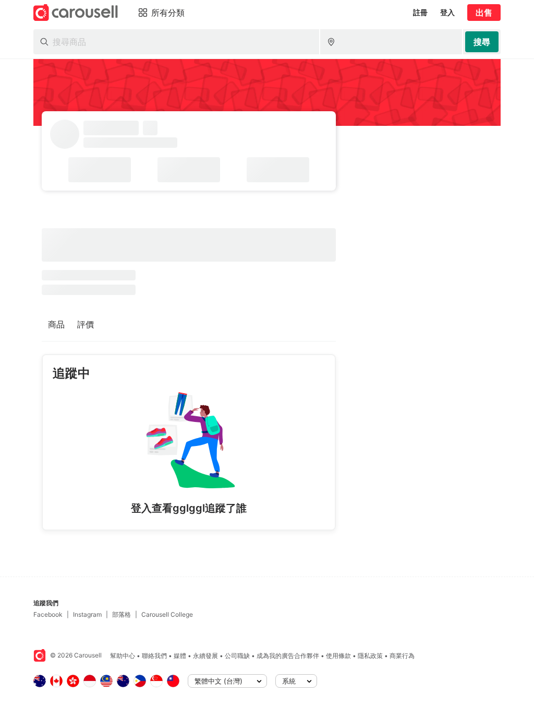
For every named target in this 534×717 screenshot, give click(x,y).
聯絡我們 (154, 656)
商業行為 (402, 656)
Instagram (87, 614)
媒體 (180, 656)
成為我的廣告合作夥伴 (288, 656)
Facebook (48, 614)
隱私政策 (370, 656)
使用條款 (338, 656)
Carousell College (167, 614)
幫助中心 (122, 656)
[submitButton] (482, 41)
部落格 (121, 614)
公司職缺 (237, 656)
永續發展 (205, 656)
